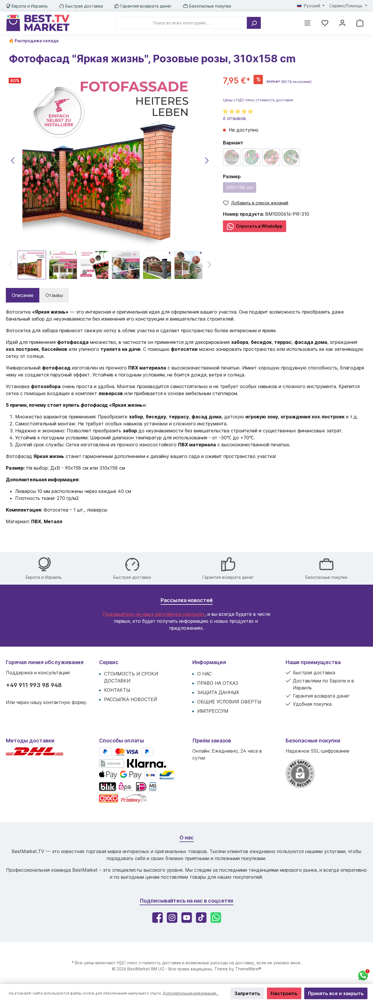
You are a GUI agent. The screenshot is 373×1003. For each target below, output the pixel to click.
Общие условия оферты (229, 702)
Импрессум (212, 711)
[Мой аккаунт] (342, 23)
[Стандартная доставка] (34, 753)
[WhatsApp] (215, 917)
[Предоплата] (111, 763)
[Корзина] (360, 23)
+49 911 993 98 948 (34, 685)
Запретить (247, 993)
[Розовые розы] (271, 157)
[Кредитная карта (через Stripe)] (126, 751)
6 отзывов (234, 118)
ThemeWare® (248, 968)
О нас (204, 674)
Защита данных (218, 692)
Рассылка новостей (130, 699)
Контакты (117, 690)
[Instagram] (172, 917)
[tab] (22, 295)
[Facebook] (157, 917)
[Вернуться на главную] (38, 23)
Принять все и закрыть (336, 993)
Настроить (284, 993)
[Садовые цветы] (291, 157)
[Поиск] (254, 23)
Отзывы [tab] (54, 295)
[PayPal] (105, 751)
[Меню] (307, 23)
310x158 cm (239, 187)
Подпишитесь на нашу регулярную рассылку (154, 614)
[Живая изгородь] (251, 157)
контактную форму (64, 702)
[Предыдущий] (13, 160)
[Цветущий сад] (231, 157)
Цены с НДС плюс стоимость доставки (258, 100)
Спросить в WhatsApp (258, 226)
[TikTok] (201, 917)
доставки (171, 962)
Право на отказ (217, 683)
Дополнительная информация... (191, 993)
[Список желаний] (325, 23)
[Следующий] (206, 160)
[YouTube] (186, 917)
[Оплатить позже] (147, 751)
